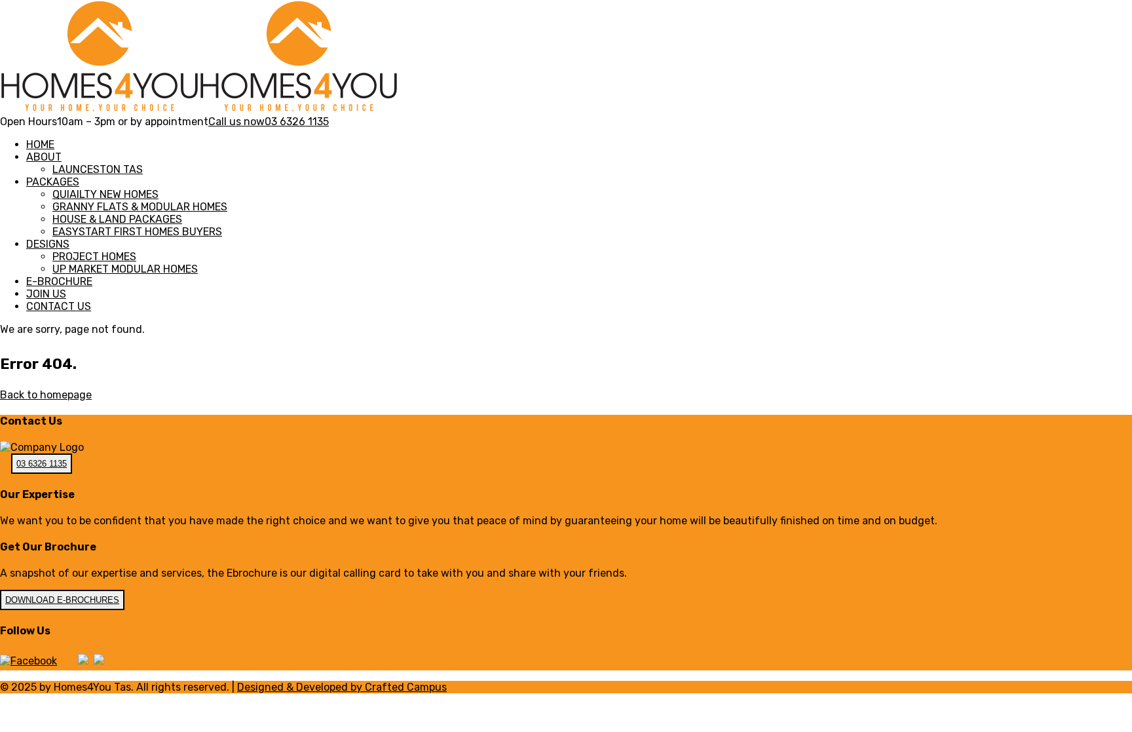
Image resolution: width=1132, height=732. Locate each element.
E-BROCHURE (59, 281)
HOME (40, 144)
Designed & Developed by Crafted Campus (342, 687)
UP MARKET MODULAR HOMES (125, 269)
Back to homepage (46, 395)
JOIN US (46, 294)
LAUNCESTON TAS (97, 169)
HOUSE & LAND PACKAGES (117, 219)
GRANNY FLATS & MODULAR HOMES (139, 207)
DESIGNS (47, 244)
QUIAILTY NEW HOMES (105, 194)
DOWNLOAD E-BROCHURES (62, 600)
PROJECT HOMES (94, 256)
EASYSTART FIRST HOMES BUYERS (137, 231)
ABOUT (44, 157)
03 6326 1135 (41, 464)
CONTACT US (58, 306)
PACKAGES (52, 182)
